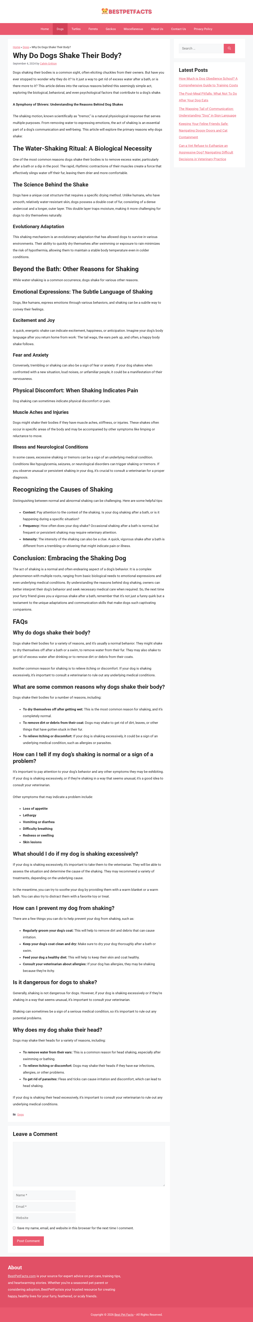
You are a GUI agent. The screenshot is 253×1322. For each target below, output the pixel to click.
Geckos (111, 29)
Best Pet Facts (124, 1314)
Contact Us (178, 29)
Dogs (60, 29)
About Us (157, 29)
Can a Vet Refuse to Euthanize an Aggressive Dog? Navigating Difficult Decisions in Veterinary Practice (206, 152)
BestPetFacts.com (22, 1276)
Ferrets (93, 29)
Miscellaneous (133, 29)
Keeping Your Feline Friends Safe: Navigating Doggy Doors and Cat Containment (203, 130)
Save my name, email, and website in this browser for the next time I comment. (75, 1228)
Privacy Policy (203, 29)
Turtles (76, 29)
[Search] (229, 48)
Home (45, 29)
